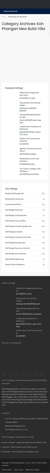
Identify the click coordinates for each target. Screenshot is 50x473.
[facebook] (4, 373)
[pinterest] (29, 373)
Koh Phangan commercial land (15, 215)
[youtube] (35, 373)
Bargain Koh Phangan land (14, 193)
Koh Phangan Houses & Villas (15, 221)
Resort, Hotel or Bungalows (15, 264)
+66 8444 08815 (11, 422)
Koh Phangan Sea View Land (15, 243)
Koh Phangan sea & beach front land (18, 237)
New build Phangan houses (14, 259)
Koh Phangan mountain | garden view (18, 226)
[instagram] (41, 373)
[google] (22, 373)
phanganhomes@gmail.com (15, 426)
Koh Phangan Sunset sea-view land (17, 248)
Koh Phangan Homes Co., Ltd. (16, 429)
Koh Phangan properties (13, 232)
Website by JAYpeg (32, 470)
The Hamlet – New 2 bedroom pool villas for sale (20, 452)
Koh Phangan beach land (14, 210)
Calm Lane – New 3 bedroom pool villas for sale (19, 447)
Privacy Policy (7, 470)
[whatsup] (10, 373)
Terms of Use (18, 470)
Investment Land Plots (13, 204)
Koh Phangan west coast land (15, 254)
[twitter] (16, 373)
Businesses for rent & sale (14, 199)
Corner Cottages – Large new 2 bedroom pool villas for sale (24, 442)
